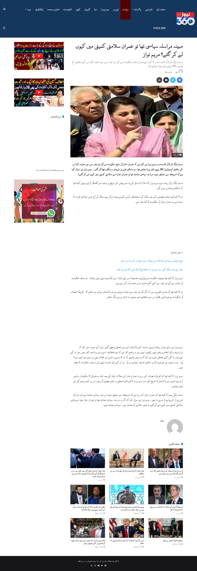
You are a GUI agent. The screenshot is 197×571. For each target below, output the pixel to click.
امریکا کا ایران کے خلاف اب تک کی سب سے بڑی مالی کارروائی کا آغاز (166, 508)
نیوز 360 (81, 561)
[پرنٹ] (159, 80)
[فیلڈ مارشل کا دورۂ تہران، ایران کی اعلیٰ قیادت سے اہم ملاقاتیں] (126, 458)
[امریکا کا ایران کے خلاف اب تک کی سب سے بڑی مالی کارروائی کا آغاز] (165, 494)
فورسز (115, 9)
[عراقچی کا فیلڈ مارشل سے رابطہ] (165, 528)
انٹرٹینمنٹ (67, 9)
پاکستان (137, 9)
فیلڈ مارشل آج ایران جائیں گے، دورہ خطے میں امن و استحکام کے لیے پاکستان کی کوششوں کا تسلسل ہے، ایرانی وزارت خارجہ (88, 473)
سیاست (125, 9)
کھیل (78, 9)
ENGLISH (159, 28)
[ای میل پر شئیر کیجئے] (166, 80)
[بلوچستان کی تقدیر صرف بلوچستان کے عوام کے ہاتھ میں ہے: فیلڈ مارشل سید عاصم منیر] (126, 494)
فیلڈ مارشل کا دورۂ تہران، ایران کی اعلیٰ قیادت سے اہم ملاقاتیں (127, 472)
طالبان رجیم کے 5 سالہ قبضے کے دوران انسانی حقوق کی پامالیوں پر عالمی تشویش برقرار (88, 542)
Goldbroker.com (57, 170)
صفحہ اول (160, 9)
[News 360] (185, 18)
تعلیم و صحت (53, 9)
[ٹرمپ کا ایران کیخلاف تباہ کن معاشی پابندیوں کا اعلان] (126, 528)
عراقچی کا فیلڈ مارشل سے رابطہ (173, 540)
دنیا (95, 9)
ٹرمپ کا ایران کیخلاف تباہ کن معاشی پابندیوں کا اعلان (127, 542)
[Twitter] (173, 80)
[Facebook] (180, 80)
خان (177, 72)
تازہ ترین (148, 9)
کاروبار (87, 9)
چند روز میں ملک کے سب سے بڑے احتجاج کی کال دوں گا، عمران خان (150, 269)
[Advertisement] (126, 228)
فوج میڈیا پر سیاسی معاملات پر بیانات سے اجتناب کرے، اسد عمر (151, 260)
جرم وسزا (105, 9)
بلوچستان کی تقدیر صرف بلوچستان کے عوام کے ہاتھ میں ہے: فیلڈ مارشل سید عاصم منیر (127, 508)
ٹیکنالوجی (39, 9)
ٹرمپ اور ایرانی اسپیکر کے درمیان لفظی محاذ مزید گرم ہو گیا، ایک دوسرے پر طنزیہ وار (166, 472)
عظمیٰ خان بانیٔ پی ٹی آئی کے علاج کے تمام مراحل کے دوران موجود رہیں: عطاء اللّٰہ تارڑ (89, 508)
